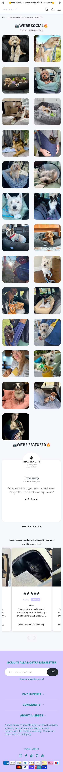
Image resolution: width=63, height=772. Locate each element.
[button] (3, 3)
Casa (4, 17)
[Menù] (59, 9)
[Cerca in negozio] (46, 9)
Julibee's (35, 748)
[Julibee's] (10, 9)
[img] (32, 593)
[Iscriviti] (52, 672)
